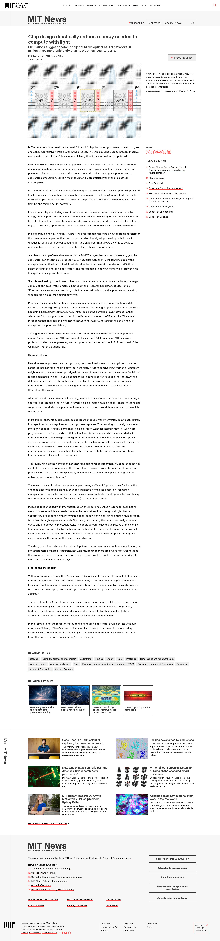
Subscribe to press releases (172, 868)
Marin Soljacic (156, 178)
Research (79, 5)
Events (35, 929)
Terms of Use (113, 899)
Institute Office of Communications (112, 858)
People (42, 929)
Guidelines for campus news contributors (172, 887)
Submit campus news (172, 877)
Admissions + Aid (107, 5)
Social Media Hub (49, 932)
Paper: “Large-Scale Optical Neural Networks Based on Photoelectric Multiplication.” (167, 170)
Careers (49, 929)
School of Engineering (161, 211)
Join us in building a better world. (201, 927)
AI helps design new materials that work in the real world (171, 797)
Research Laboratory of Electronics (168, 193)
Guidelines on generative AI (172, 898)
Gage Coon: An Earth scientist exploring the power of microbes (82, 741)
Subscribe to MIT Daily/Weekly (172, 859)
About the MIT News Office (43, 899)
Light (119, 659)
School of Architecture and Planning (51, 868)
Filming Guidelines (77, 905)
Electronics (181, 664)
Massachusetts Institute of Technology (39, 923)
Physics (99, 659)
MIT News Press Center (80, 899)
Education (67, 5)
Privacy (24, 932)
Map (29, 929)
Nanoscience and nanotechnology (157, 659)
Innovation (91, 5)
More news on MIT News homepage (47, 823)
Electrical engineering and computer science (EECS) (108, 664)
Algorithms (85, 659)
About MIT (155, 5)
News (135, 5)
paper (36, 233)
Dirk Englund (156, 183)
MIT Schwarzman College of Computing (52, 889)
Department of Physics (161, 206)
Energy (110, 659)
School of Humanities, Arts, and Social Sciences (56, 877)
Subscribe (138, 23)
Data (76, 664)
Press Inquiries (36, 905)
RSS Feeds (112, 905)
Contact (58, 929)
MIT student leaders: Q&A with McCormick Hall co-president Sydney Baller (81, 799)
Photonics (131, 659)
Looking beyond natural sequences (172, 740)
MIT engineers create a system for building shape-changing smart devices (171, 771)
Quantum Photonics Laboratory (166, 188)
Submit (193, 23)
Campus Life (124, 5)
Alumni (144, 5)
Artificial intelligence (60, 664)
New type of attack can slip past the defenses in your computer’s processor (84, 771)
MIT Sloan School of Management (49, 881)
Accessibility (35, 932)
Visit (23, 929)
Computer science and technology (59, 659)
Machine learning (37, 664)
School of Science (158, 216)
